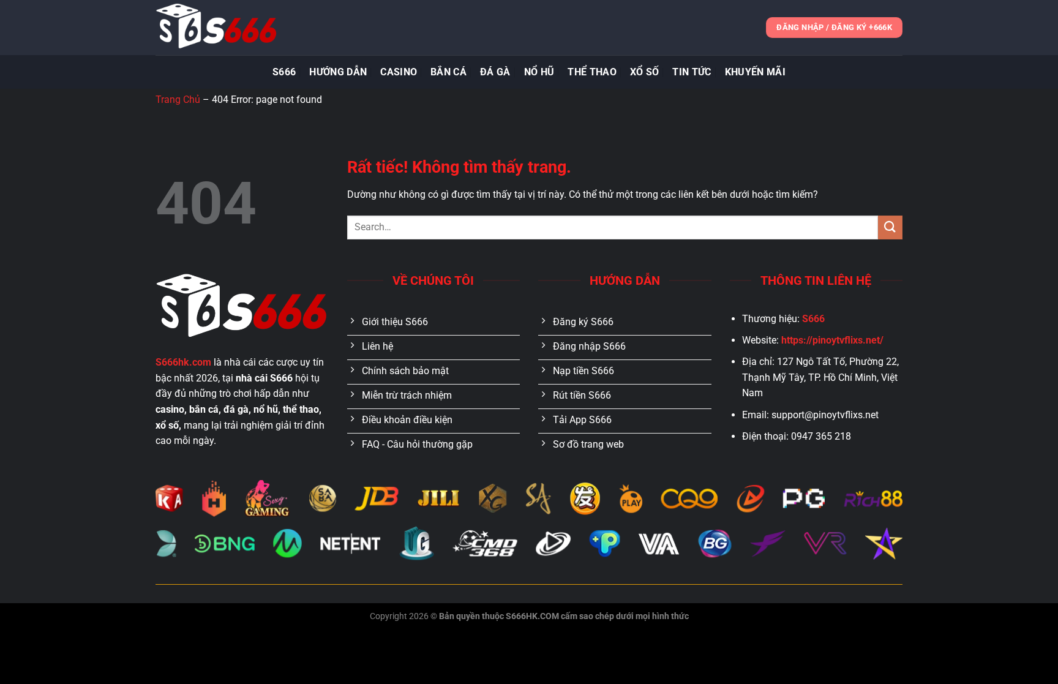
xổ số (644, 72)
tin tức (691, 72)
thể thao (592, 72)
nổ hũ (539, 72)
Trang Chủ (178, 99)
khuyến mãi (755, 72)
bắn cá (448, 72)
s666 (284, 72)
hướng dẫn (338, 72)
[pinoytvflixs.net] (217, 27)
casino (398, 72)
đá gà (495, 72)
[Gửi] (890, 227)
